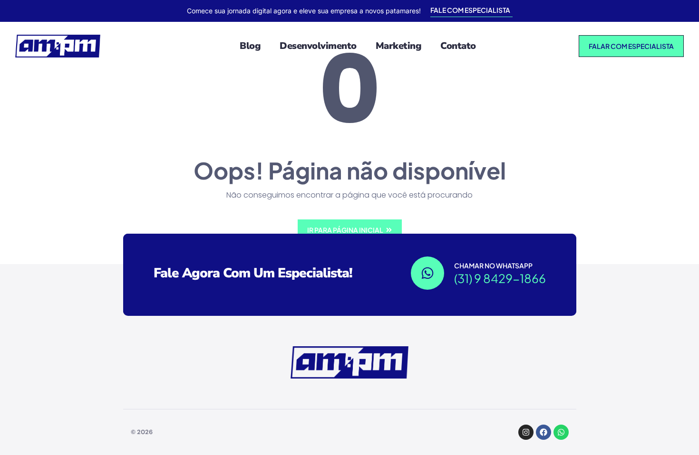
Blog (250, 45)
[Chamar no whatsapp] (427, 273)
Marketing (399, 45)
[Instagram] (526, 432)
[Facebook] (543, 432)
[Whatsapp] (561, 432)
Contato (458, 45)
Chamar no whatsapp (493, 265)
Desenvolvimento (318, 45)
